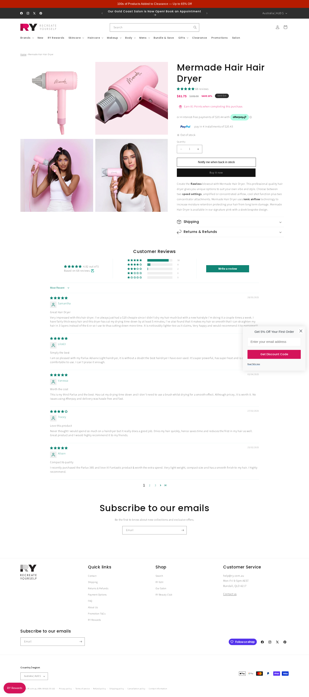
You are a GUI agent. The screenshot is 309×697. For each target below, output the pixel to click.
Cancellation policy (136, 688)
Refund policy (99, 688)
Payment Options (97, 595)
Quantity (181, 142)
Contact (92, 576)
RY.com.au (32, 688)
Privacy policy (65, 688)
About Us (93, 607)
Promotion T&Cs (97, 614)
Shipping (93, 582)
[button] (26, 38)
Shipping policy (116, 688)
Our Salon (161, 588)
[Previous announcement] (102, 13)
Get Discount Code (274, 354)
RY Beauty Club (164, 595)
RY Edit (159, 582)
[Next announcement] (207, 13)
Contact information (158, 688)
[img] (59, 298)
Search (159, 576)
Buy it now (216, 173)
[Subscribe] (183, 530)
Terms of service (82, 688)
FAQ (90, 601)
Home (23, 54)
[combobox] (154, 27)
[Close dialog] (301, 331)
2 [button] (150, 485)
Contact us (230, 594)
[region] (154, 4)
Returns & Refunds (98, 588)
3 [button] (155, 485)
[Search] (195, 27)
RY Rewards (94, 620)
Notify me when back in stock (216, 162)
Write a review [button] (227, 269)
